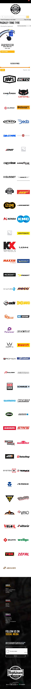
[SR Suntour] (23, 414)
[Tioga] (23, 484)
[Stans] (23, 428)
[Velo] (23, 511)
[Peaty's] (9, 344)
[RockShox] (9, 386)
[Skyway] (23, 400)
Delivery (7, 603)
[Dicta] (23, 135)
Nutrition (8, 622)
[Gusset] (9, 177)
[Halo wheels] (23, 177)
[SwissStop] (23, 456)
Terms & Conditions (10, 589)
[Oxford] (23, 316)
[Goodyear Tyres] (23, 163)
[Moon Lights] (23, 274)
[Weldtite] (9, 539)
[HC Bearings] (9, 190)
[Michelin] (23, 260)
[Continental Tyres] (23, 107)
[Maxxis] (9, 260)
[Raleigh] (9, 372)
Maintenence (9, 619)
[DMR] (9, 149)
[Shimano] (9, 400)
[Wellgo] (23, 539)
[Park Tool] (23, 330)
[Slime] (9, 414)
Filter (2, 70)
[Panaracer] (9, 330)
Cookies (8, 592)
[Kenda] (9, 218)
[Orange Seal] (9, 316)
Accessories (8, 617)
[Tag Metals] (23, 470)
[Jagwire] (23, 204)
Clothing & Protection (11, 621)
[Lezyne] (23, 246)
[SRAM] (9, 428)
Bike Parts (8, 620)
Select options (4, 51)
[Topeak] (9, 497)
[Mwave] (9, 288)
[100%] (9, 79)
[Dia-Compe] (9, 135)
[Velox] (9, 525)
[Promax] (9, 358)
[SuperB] (9, 456)
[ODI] (9, 302)
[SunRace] (23, 442)
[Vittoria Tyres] (23, 525)
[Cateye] (23, 93)
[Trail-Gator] (23, 497)
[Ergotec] (9, 163)
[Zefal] (23, 553)
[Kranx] (9, 232)
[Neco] (23, 288)
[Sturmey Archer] (9, 442)
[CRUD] (9, 121)
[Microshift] (9, 274)
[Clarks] (9, 107)
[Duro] (23, 149)
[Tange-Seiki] (9, 484)
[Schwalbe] (23, 386)
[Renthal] (23, 372)
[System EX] (9, 470)
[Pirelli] (23, 344)
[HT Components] (23, 190)
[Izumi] (9, 204)
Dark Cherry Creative (19, 683)
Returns (7, 605)
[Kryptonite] (23, 232)
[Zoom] (9, 567)
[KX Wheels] (9, 246)
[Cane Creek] (9, 93)
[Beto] (23, 79)
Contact (7, 606)
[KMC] (23, 218)
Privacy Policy (9, 591)
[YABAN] (9, 553)
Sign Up (15, 655)
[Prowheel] (23, 358)
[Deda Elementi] (23, 121)
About (7, 588)
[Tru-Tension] (9, 511)
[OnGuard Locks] (23, 302)
